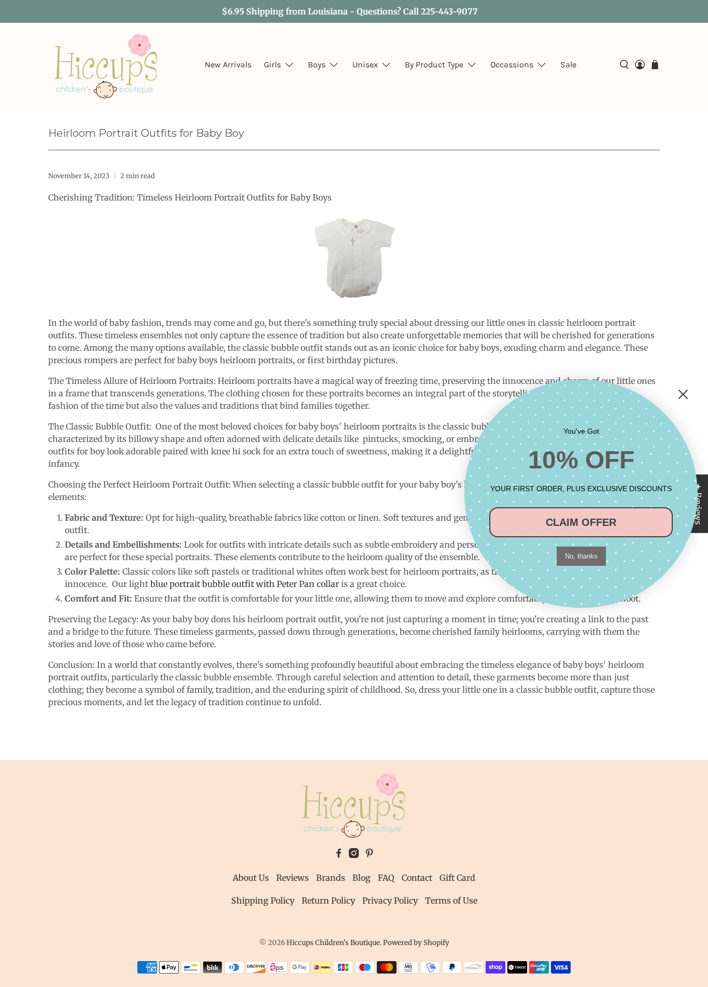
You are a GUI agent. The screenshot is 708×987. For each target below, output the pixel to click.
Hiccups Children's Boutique (333, 942)
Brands (330, 877)
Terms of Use (451, 900)
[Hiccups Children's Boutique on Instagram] (354, 855)
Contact (417, 877)
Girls (272, 64)
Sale (568, 64)
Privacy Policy (390, 900)
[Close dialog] (683, 394)
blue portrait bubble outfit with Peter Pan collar (244, 584)
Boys (316, 64)
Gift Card (457, 877)
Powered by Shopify (416, 942)
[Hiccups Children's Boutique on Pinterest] (369, 855)
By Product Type (434, 64)
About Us (251, 877)
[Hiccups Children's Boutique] (106, 64)
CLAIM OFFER (581, 522)
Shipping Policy (262, 900)
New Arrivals (228, 64)
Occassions (511, 64)
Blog (361, 877)
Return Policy (328, 900)
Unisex (365, 64)
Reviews (292, 877)
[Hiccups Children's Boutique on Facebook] (339, 855)
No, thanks (581, 556)
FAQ (386, 877)
